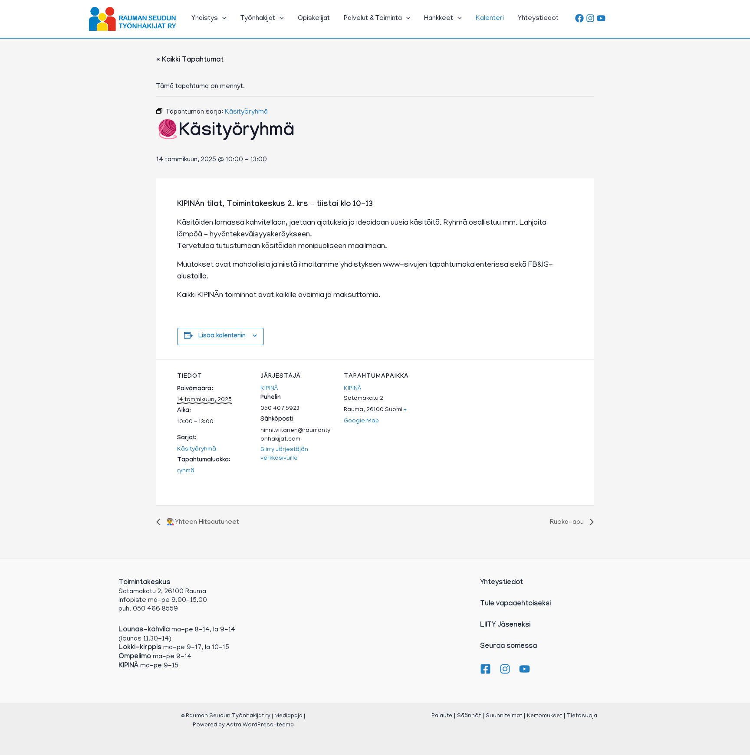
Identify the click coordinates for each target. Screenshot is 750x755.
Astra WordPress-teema (260, 725)
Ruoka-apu (568, 522)
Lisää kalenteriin (222, 336)
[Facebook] (579, 18)
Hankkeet (438, 19)
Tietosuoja (582, 716)
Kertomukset (544, 716)
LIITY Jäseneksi (505, 625)
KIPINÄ (269, 389)
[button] (222, 18)
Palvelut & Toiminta (373, 19)
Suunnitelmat (504, 716)
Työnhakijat (257, 19)
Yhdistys (204, 19)
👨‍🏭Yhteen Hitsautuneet (201, 522)
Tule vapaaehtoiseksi (515, 604)
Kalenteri (490, 19)
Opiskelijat (314, 19)
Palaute (441, 716)
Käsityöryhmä (196, 449)
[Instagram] (590, 18)
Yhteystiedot (538, 19)
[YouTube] (601, 18)
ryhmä (185, 471)
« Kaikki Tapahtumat (190, 60)
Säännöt (469, 716)
